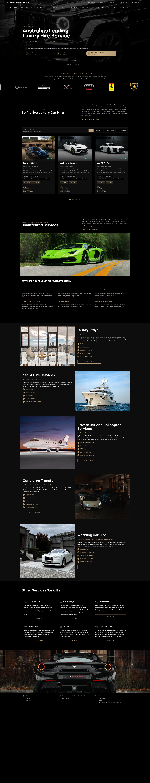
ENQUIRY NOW (33, 41)
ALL (91, 130)
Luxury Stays (55, 7)
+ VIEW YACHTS (34, 407)
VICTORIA (98, 130)
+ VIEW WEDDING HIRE (89, 567)
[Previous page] (65, 199)
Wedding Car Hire (43, 7)
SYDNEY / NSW (109, 130)
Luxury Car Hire (18, 7)
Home (10, 7)
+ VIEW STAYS (89, 361)
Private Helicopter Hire (82, 7)
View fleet (39, 618)
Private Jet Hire (66, 7)
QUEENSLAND (121, 130)
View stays (75, 618)
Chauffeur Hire (31, 7)
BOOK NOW (52, 41)
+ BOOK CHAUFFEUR (34, 512)
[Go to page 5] (76, 199)
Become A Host (124, 7)
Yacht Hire (95, 7)
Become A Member (113, 7)
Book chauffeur (110, 640)
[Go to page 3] (73, 199)
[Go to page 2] (72, 199)
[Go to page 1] (70, 199)
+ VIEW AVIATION (89, 460)
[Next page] (84, 199)
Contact (103, 7)
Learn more (110, 616)
